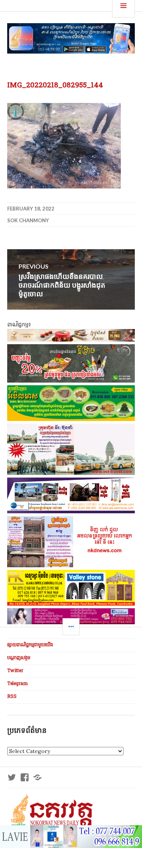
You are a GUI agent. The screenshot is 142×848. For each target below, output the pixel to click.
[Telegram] (37, 777)
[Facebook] (24, 777)
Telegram (17, 683)
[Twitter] (11, 777)
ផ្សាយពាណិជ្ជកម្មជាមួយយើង (30, 645)
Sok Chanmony (28, 220)
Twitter (15, 671)
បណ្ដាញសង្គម (18, 658)
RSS (12, 696)
